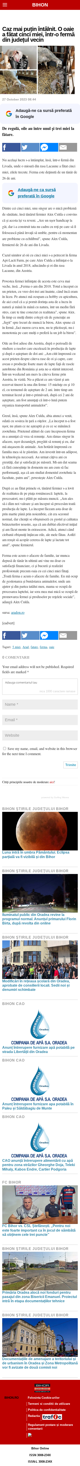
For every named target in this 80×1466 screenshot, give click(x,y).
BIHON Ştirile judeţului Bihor (35, 809)
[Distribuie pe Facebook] (11, 147)
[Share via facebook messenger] (49, 147)
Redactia (34, 1416)
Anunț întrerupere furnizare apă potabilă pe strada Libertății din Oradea (38, 1050)
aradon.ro (17, 612)
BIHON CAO (13, 1004)
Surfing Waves (61, 797)
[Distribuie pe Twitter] (30, 147)
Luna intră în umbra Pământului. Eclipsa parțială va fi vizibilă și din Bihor (35, 854)
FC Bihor (11, 1182)
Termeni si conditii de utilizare (49, 1403)
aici (52, 782)
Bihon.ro (11, 1397)
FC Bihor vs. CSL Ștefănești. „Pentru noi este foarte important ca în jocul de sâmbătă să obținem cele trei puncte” (39, 1230)
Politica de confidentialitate (47, 1409)
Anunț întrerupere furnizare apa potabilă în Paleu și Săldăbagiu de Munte (38, 1106)
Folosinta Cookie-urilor (44, 1397)
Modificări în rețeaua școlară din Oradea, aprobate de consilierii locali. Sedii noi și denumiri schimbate (36, 985)
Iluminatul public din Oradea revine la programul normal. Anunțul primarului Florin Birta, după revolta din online (39, 919)
